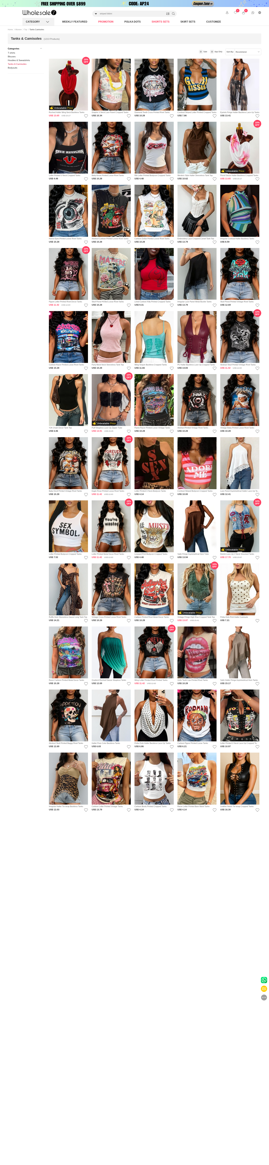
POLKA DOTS (132, 21)
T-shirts (11, 53)
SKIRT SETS (187, 21)
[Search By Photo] (168, 14)
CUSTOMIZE (213, 21)
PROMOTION (105, 21)
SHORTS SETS (161, 21)
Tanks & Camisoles (17, 64)
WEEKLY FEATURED (74, 21)
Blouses (12, 56)
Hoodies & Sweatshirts (19, 60)
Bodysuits (12, 67)
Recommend (241, 52)
